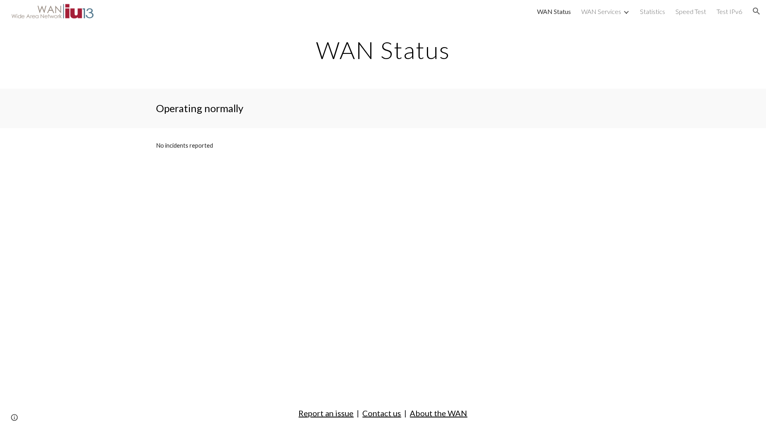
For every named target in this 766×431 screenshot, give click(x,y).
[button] (756, 11)
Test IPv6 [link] (729, 11)
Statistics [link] (652, 11)
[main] (383, 50)
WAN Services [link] (601, 11)
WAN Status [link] (554, 11)
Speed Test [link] (690, 11)
